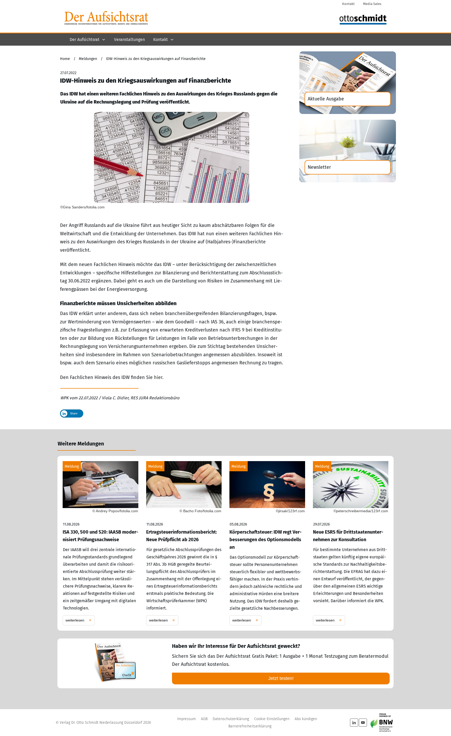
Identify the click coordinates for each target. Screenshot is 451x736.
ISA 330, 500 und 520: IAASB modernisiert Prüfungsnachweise (100, 543)
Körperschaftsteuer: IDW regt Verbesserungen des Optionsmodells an (267, 543)
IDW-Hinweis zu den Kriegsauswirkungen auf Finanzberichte (145, 80)
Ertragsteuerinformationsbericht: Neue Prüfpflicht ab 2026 (184, 543)
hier (158, 377)
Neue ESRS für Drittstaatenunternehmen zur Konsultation (351, 543)
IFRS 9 (238, 330)
